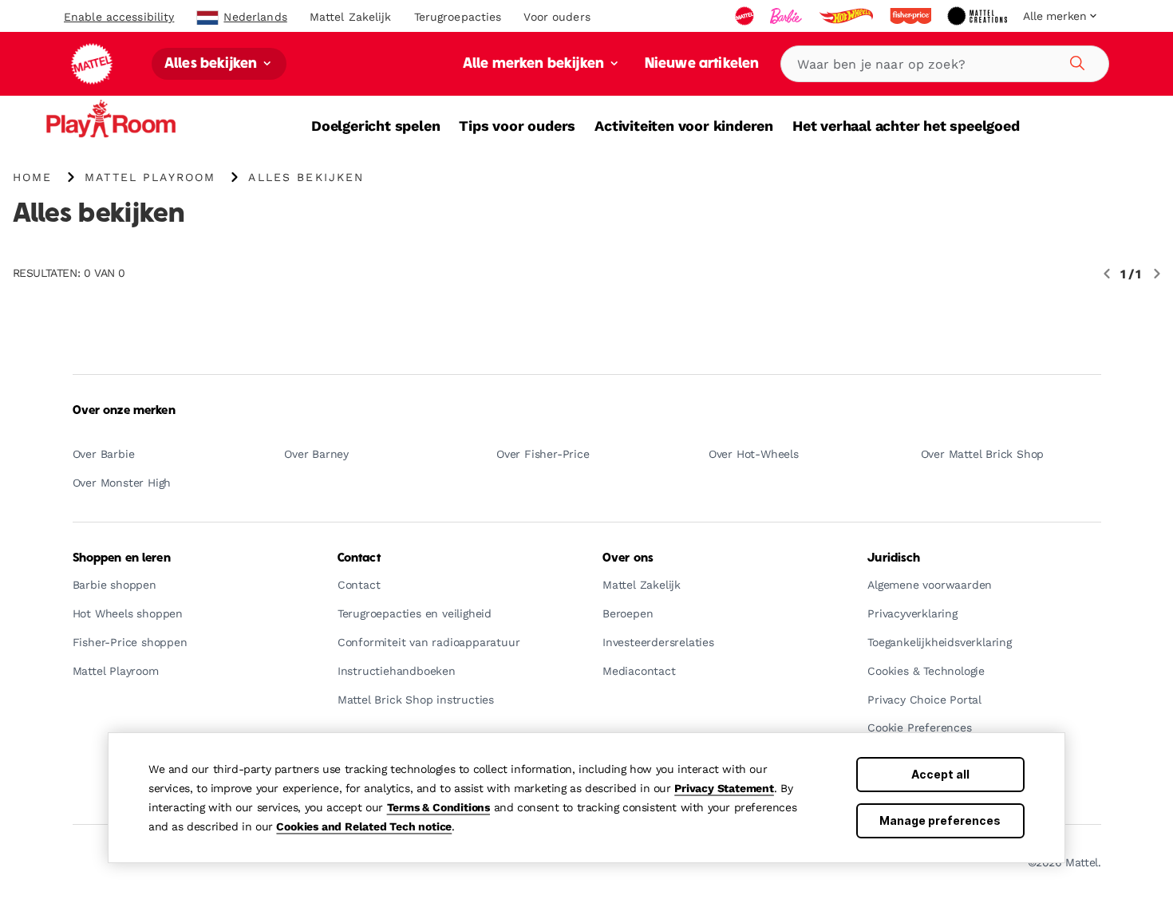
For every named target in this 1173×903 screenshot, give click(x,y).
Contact (359, 558)
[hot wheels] (847, 16)
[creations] (979, 16)
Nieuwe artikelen (702, 64)
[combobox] (944, 63)
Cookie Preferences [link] (919, 728)
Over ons (628, 558)
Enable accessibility (119, 16)
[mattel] (746, 16)
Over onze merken (124, 410)
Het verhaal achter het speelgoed (906, 125)
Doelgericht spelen (375, 125)
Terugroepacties (458, 16)
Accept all (940, 774)
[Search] (1075, 60)
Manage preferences (940, 820)
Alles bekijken (212, 64)
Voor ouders (556, 16)
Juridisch (893, 558)
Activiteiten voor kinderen (683, 125)
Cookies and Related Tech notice (364, 826)
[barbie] (788, 16)
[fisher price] (912, 16)
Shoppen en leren (122, 558)
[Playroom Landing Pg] (155, 124)
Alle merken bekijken (535, 64)
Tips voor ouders (517, 125)
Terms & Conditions (438, 807)
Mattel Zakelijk (351, 16)
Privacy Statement (724, 788)
